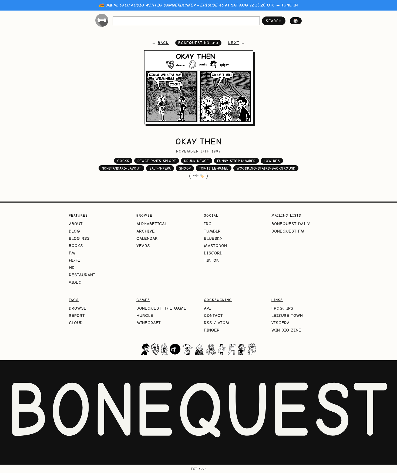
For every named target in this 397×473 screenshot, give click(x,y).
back (163, 42)
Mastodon (215, 245)
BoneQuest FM (287, 231)
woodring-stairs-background (266, 168)
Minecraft (148, 322)
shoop (185, 168)
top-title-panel (213, 168)
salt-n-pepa (160, 168)
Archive (145, 231)
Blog (74, 231)
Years (143, 245)
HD (72, 267)
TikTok (211, 260)
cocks (123, 161)
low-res (272, 161)
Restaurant (82, 274)
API (207, 308)
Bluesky (213, 238)
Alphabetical (151, 223)
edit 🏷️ (198, 176)
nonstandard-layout (121, 168)
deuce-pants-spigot (156, 161)
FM (72, 253)
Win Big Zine (286, 330)
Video (75, 282)
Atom (223, 322)
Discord (213, 253)
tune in (289, 5)
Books (76, 245)
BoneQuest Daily (290, 223)
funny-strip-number (236, 161)
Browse (77, 308)
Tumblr (212, 231)
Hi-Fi (74, 260)
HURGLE (144, 315)
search (274, 21)
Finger (212, 330)
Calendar (147, 238)
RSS (208, 322)
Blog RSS (79, 238)
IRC (207, 223)
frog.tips (282, 308)
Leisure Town (287, 315)
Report (77, 315)
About (76, 223)
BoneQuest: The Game (161, 308)
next (233, 42)
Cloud (76, 322)
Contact (213, 315)
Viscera (280, 322)
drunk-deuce (196, 161)
